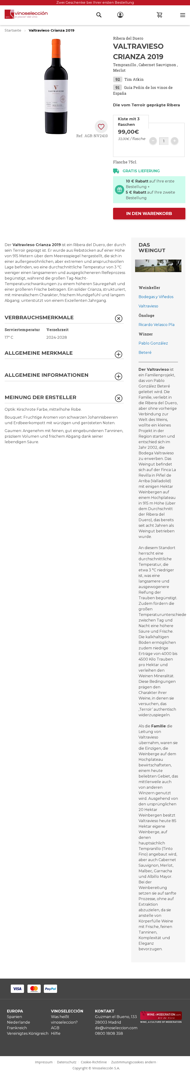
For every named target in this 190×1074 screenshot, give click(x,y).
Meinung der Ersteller (40, 397)
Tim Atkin (134, 79)
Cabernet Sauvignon (157, 64)
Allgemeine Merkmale (39, 353)
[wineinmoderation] (161, 1022)
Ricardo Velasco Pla (156, 324)
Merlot (119, 70)
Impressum (44, 1062)
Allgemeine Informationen (47, 375)
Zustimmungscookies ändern (133, 1062)
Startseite (13, 30)
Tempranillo (124, 64)
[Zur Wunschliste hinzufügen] (101, 126)
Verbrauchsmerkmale (39, 318)
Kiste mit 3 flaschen (128, 122)
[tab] (131, 122)
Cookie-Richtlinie (94, 1062)
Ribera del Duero (128, 38)
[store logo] (24, 15)
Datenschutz (66, 1062)
